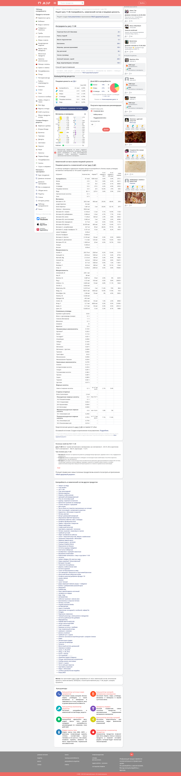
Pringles (61, 612)
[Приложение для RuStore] (44, 218)
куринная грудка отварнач (67, 657)
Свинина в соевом (64, 648)
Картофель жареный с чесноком (69, 529)
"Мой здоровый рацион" (90, 73)
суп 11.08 (61, 489)
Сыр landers (62, 487)
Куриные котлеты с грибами (67, 627)
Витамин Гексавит (64, 563)
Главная (58, 9)
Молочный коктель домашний (68, 646)
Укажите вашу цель (96, 109)
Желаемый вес (95, 121)
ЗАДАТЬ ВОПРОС (96, 763)
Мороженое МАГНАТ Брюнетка (68, 518)
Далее (106, 130)
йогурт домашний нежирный (68, 516)
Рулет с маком (63, 653)
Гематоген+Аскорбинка (66, 565)
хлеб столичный (63, 625)
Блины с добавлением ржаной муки (70, 586)
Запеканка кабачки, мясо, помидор (70, 519)
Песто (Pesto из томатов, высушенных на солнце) (75, 508)
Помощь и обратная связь (43, 214)
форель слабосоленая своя (67, 567)
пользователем (74, 17)
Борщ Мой (62, 672)
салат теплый (62, 582)
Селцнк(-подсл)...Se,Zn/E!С (67, 542)
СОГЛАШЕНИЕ (96, 766)
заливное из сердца (65, 593)
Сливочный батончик (65, 527)
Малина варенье (64, 493)
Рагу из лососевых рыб (66, 499)
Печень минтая (63, 514)
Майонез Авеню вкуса (65, 540)
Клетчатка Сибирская (65, 550)
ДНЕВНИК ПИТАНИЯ (42, 754)
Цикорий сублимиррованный (68, 497)
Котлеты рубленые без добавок (69, 618)
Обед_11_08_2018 (64, 652)
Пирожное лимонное (65, 614)
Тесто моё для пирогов (66, 665)
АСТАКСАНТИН (63, 606)
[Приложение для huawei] (44, 229)
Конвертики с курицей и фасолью (69, 552)
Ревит (60, 638)
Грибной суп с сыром (65, 635)
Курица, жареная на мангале (68, 501)
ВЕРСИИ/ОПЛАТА (96, 760)
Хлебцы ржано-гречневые (67, 661)
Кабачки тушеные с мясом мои (68, 599)
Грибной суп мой (64, 533)
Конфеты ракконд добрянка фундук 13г (71, 576)
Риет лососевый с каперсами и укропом (71, 510)
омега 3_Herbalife (64, 608)
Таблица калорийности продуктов (71, 9)
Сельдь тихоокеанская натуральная (70, 659)
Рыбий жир (62, 589)
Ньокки (60, 580)
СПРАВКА (94, 758)
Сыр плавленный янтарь (66, 629)
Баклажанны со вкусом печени (68, 601)
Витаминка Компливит (66, 553)
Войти (142, 3)
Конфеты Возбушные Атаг (67, 521)
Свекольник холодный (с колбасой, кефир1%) (73, 610)
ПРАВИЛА (102, 766)
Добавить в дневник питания (71, 108)
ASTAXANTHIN (63, 597)
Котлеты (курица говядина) (67, 548)
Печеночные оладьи (65, 640)
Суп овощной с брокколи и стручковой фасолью (74, 572)
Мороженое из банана (66, 546)
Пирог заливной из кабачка (67, 535)
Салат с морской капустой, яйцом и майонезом (74, 536)
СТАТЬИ (39, 764)
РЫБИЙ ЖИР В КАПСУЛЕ (66, 621)
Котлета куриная (64, 569)
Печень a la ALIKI (64, 603)
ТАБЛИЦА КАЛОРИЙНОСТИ (72, 758)
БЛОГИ (39, 761)
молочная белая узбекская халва (69, 574)
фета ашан (62, 506)
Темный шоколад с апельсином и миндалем (73, 616)
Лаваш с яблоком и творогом (68, 523)
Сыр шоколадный (64, 491)
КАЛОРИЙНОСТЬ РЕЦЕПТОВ (72, 761)
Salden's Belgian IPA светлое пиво (69, 559)
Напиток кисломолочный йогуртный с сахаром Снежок (77, 636)
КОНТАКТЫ (104, 763)
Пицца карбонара (64, 525)
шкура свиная (63, 578)
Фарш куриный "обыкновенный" (69, 561)
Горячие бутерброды (65, 642)
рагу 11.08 (103, 9)
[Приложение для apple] (44, 224)
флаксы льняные (64, 633)
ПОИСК (67, 754)
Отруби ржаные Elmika (66, 604)
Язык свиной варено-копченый (68, 591)
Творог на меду (63, 486)
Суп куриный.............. (65, 655)
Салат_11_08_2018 (64, 650)
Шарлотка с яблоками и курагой (69, 512)
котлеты (61, 557)
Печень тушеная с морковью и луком (71, 531)
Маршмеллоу (63, 619)
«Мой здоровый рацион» (65, 474)
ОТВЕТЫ (67, 764)
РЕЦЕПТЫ (39, 758)
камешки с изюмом (65, 631)
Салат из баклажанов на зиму (68, 570)
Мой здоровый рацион (100, 17)
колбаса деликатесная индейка (69, 670)
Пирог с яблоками (64, 669)
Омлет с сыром (63, 663)
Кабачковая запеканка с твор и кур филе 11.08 (74, 555)
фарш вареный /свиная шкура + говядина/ (72, 584)
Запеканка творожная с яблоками (69, 538)
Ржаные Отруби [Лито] (66, 544)
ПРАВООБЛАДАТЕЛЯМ (98, 754)
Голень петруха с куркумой (67, 504)
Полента (61, 644)
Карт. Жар (61, 595)
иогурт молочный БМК (66, 623)
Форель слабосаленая (65, 495)
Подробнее (104, 431)
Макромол (62, 587)
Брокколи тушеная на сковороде (69, 502)
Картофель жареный (65, 667)
